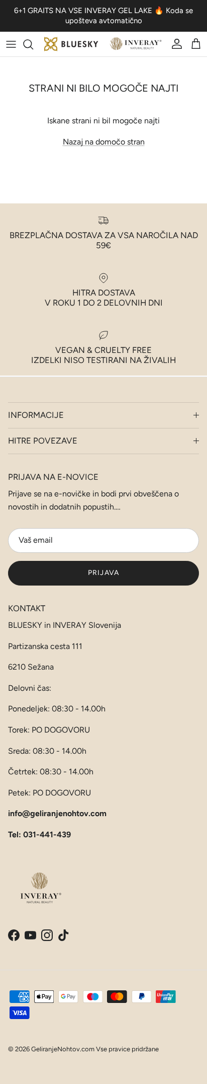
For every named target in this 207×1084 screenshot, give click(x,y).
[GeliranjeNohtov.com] (103, 44)
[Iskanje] (33, 44)
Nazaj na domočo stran (104, 142)
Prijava (103, 572)
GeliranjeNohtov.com (62, 1049)
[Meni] (11, 44)
